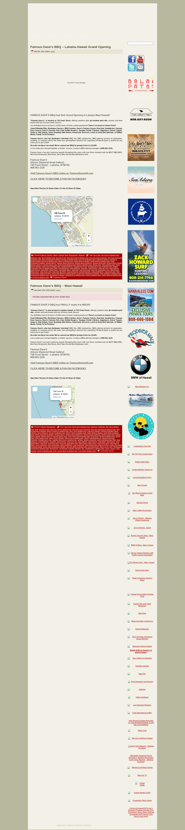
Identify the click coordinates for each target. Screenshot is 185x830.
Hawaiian (34, 440)
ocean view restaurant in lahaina (87, 273)
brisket (49, 431)
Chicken (34, 433)
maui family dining (65, 270)
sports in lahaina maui (93, 275)
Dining (55, 255)
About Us (71, 825)
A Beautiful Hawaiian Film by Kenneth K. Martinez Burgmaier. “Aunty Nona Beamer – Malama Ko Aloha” (141, 759)
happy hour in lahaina (56, 438)
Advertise (78, 825)
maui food (75, 270)
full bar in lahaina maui (84, 265)
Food (69, 436)
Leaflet (72, 245)
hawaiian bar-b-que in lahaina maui (100, 266)
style (54, 451)
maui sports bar (109, 272)
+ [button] (89, 236)
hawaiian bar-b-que (80, 266)
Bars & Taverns (46, 255)
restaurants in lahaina (57, 275)
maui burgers (92, 268)
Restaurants (73, 255)
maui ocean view (45, 272)
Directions (58, 219)
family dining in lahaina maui (100, 261)
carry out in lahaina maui (86, 259)
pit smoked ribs (93, 447)
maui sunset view (91, 445)
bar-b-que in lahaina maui (110, 255)
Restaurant (117, 447)
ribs (83, 448)
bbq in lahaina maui (48, 258)
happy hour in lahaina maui (51, 266)
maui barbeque (75, 268)
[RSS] (31, 826)
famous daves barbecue (65, 263)
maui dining (45, 270)
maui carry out (103, 268)
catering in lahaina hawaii (109, 431)
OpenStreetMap (88, 245)
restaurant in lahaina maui (40, 275)
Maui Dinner (53, 270)
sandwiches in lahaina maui (75, 275)
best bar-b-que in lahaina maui (77, 258)
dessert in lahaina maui (49, 261)
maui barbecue (63, 268)
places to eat (104, 447)
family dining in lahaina (82, 261)
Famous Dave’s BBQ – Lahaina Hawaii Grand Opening (70, 47)
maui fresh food (84, 270)
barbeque (34, 258)
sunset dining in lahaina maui (111, 275)
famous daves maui (50, 265)
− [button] (89, 240)
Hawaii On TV (62, 825)
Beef (36, 429)
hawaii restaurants (108, 438)
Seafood (81, 255)
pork (111, 447)
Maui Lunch (35, 272)
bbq (39, 258)
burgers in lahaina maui (69, 259)
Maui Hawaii (114, 270)
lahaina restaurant (90, 440)
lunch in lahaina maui (46, 268)
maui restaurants (85, 272)
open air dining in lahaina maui (110, 273)
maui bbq (84, 268)
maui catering (114, 268)
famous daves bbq (99, 263)
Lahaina (61, 255)
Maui (66, 255)
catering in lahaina (102, 259)
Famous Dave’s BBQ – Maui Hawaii (56, 286)
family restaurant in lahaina (44, 435)
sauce (107, 448)
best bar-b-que (61, 258)
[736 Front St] (62, 227)
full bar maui (97, 265)
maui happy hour (104, 270)
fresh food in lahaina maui (67, 265)
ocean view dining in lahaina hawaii (63, 273)
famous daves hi (36, 265)
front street (95, 436)
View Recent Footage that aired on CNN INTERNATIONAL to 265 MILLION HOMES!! (141, 723)
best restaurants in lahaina (51, 259)
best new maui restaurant (98, 258)
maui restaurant (72, 272)
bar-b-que (97, 255)
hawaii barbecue (67, 266)
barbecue (94, 427)
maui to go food (45, 273)
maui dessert (35, 270)
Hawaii (86, 438)
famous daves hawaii (114, 263)
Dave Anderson (42, 433)
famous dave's (51, 263)
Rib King (78, 448)
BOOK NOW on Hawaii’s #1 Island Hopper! (141, 651)
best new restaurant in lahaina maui (103, 429)
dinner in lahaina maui (65, 261)
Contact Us (87, 825)
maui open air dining (59, 272)
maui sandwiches (97, 272)
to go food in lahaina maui (39, 277)
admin (53, 51)
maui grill (94, 270)
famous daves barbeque (83, 263)
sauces (112, 448)
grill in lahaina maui (108, 265)
